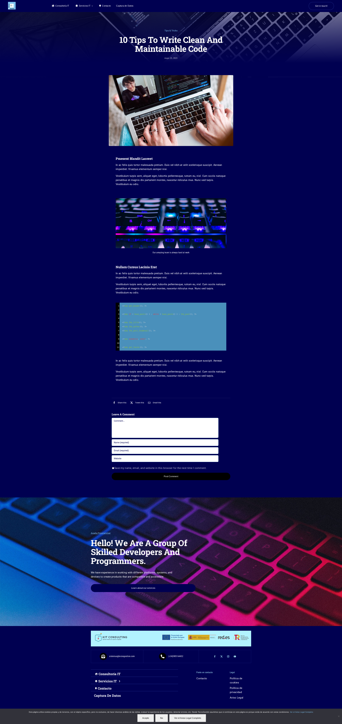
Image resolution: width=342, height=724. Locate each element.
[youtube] (235, 656)
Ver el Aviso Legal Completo (301, 712)
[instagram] (228, 656)
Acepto (145, 718)
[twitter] (221, 656)
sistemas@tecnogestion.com (122, 656)
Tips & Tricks (171, 30)
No (161, 718)
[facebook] (215, 656)
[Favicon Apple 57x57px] (12, 3)
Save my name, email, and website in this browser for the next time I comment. (160, 468)
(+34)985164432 (175, 656)
